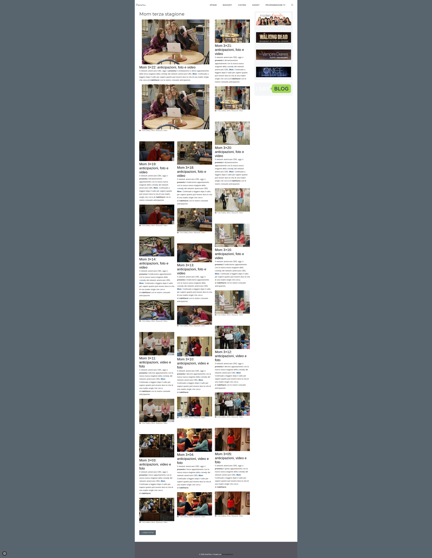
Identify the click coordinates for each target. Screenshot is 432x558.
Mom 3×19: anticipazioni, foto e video (153, 168)
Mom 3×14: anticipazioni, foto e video (153, 263)
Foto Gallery (146, 130)
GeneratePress (227, 554)
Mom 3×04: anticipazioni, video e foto (193, 459)
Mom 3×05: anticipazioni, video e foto (231, 458)
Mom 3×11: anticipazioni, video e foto (155, 362)
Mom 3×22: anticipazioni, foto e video (167, 67)
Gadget (256, 5)
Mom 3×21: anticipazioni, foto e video (229, 50)
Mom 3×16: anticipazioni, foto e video (229, 254)
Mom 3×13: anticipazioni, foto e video (191, 269)
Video (165, 130)
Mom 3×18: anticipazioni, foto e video (191, 171)
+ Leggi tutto (148, 532)
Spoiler (213, 5)
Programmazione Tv (275, 5)
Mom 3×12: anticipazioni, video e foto (231, 356)
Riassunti (227, 5)
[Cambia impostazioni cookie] (4, 553)
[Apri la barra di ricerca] (292, 5)
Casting (242, 5)
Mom (153, 130)
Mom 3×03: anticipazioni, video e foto (155, 464)
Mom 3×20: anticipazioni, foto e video (229, 152)
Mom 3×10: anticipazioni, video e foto (193, 363)
